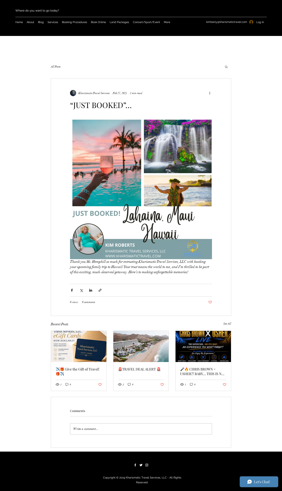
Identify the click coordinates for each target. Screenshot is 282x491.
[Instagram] (147, 465)
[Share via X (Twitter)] (81, 290)
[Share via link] (100, 290)
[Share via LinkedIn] (90, 290)
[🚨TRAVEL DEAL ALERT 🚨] (141, 346)
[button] (226, 66)
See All (227, 323)
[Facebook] (135, 465)
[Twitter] (141, 465)
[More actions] (209, 93)
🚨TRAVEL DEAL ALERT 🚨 (139, 369)
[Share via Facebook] (72, 290)
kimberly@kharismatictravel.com (226, 21)
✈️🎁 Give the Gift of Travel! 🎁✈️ (77, 371)
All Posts (56, 66)
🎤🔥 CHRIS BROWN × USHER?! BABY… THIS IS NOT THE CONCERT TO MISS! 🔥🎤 (203, 371)
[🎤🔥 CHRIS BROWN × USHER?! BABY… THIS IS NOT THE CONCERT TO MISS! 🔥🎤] (203, 346)
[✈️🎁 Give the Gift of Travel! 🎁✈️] (78, 346)
